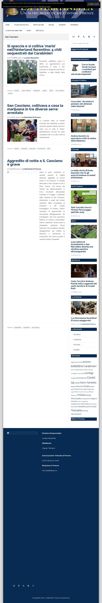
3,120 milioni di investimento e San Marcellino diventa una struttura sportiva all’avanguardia (82, 247)
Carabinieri (36, 90)
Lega (72, 392)
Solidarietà (81, 407)
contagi (88, 373)
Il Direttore (77, 340)
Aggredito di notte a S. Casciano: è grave (35, 162)
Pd (76, 395)
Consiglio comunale (77, 373)
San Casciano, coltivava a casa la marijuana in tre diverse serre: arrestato (35, 109)
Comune (90, 369)
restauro (80, 401)
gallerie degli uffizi (88, 389)
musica (81, 392)
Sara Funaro (93, 404)
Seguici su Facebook (79, 49)
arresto (16, 90)
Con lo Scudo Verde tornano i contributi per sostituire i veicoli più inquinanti (83, 69)
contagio (73, 378)
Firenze (76, 389)
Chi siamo (77, 334)
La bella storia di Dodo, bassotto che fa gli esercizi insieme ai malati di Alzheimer (83, 174)
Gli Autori (76, 345)
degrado (73, 386)
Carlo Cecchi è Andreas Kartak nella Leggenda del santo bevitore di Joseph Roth (84, 285)
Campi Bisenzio (26, 90)
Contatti (76, 350)
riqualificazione (76, 404)
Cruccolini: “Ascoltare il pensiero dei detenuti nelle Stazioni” (82, 103)
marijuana (32, 148)
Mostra (76, 392)
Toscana (76, 410)
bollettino (77, 366)
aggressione (17, 327)
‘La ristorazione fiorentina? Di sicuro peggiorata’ (84, 319)
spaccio (10, 93)
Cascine (73, 369)
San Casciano (60, 90)
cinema (85, 369)
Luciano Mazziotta (49, 438)
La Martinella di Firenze (51, 11)
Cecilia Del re (79, 369)
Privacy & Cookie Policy (62, 598)
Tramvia (85, 411)
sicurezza (74, 406)
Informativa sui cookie (45, 6)
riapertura (85, 401)
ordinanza (86, 392)
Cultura (77, 383)
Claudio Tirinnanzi (48, 448)
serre (48, 148)
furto (81, 389)
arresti (80, 362)
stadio (94, 407)
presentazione (85, 398)
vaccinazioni (76, 414)
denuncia (79, 386)
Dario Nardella (88, 382)
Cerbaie (44, 90)
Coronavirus (81, 378)
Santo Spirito (85, 404)
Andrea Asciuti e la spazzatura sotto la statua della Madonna (83, 138)
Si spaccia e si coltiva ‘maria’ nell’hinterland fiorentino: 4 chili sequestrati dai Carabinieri (34, 49)
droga (51, 90)
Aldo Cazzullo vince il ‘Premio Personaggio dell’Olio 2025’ (81, 209)
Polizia (81, 395)
